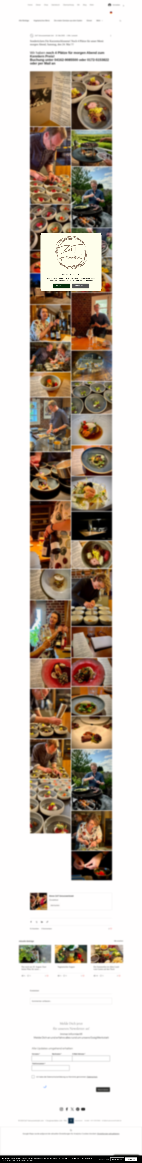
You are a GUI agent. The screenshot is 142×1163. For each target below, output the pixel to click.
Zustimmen (131, 1159)
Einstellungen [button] (104, 1159)
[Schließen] (139, 1159)
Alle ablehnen (117, 1159)
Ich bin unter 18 (80, 286)
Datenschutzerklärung (26, 1160)
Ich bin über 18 (61, 286)
